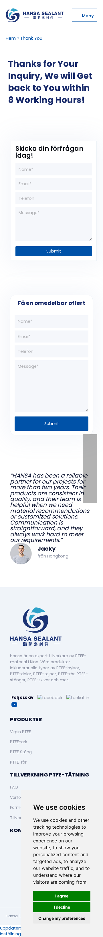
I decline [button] (62, 907)
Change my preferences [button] (61, 918)
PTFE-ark (18, 742)
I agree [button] (61, 895)
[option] (51, 504)
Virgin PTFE (20, 732)
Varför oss (20, 797)
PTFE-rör (18, 762)
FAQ (14, 787)
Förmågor (19, 807)
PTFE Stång (21, 752)
